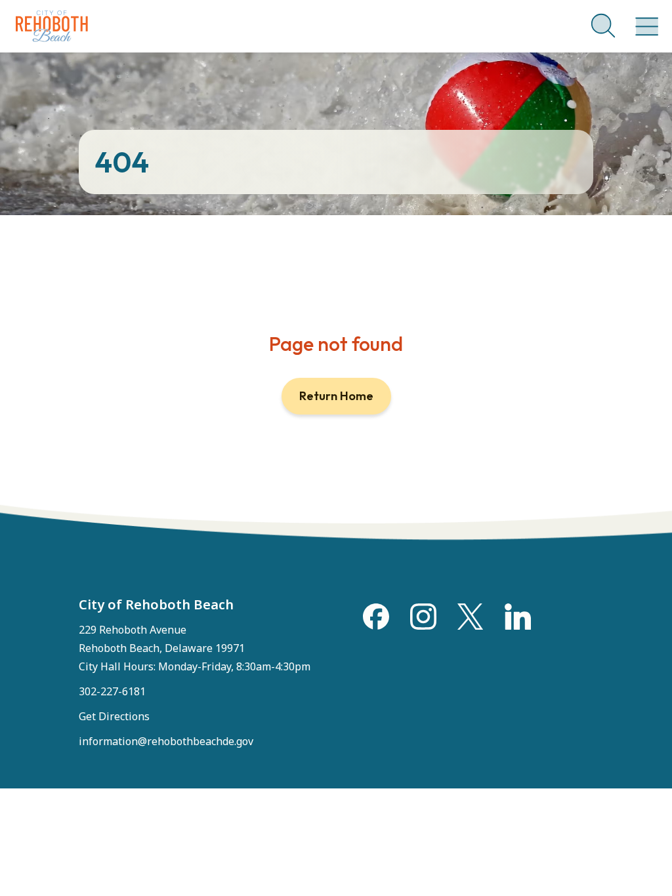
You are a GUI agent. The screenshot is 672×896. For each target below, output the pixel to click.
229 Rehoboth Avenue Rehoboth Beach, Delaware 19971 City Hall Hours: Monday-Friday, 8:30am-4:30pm (194, 648)
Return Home (336, 395)
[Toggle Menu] (644, 19)
